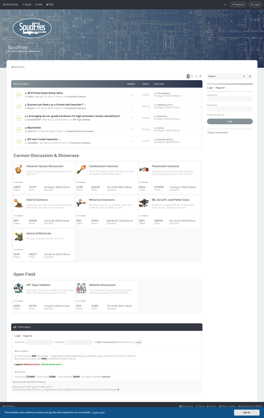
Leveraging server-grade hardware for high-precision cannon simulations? (73, 116)
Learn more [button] (98, 412)
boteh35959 (34, 119)
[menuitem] (26, 4)
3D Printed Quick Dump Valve (45, 93)
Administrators (32, 364)
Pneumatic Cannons (76, 96)
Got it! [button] (247, 412)
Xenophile (32, 143)
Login (18, 336)
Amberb (106, 377)
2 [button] (192, 76)
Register (28, 336)
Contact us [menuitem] (187, 406)
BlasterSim (34, 127)
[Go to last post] (169, 93)
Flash (30, 96)
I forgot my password (105, 342)
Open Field (24, 274)
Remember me (124, 342)
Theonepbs (162, 93)
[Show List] (118, 389)
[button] (200, 76)
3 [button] (196, 76)
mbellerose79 (163, 105)
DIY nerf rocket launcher (42, 139)
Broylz (31, 108)
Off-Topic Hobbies (81, 119)
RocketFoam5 (164, 139)
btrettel (161, 116)
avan (159, 128)
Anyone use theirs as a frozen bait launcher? (55, 104)
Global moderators (51, 364)
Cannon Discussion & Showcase (46, 155)
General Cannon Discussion (80, 131)
